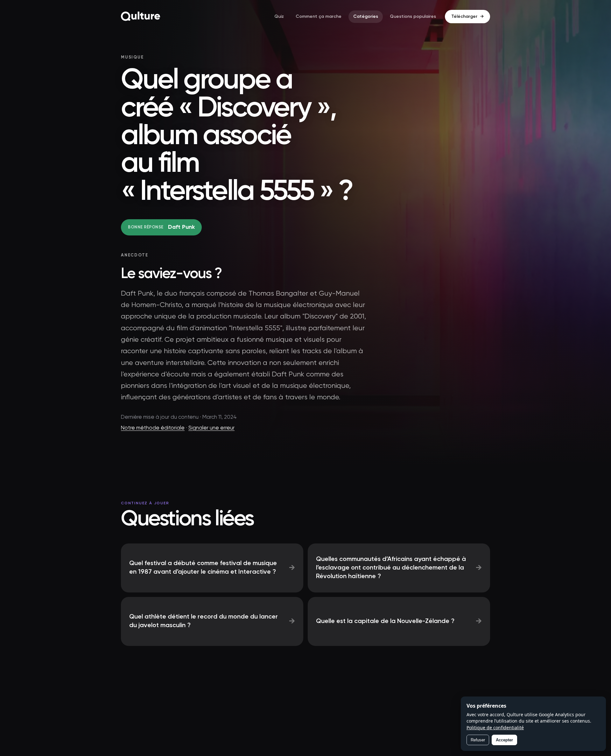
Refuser (478, 740)
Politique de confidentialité (495, 727)
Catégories (365, 16)
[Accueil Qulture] (140, 16)
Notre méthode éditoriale (153, 428)
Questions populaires (413, 16)
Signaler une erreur (211, 428)
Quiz (279, 16)
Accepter (504, 740)
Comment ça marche (318, 16)
